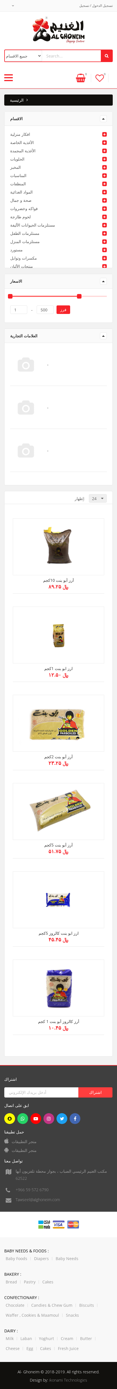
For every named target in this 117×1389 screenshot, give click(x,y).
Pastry (29, 1282)
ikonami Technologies (68, 1380)
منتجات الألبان (21, 266)
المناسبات (18, 175)
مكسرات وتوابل (23, 258)
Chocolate (15, 1305)
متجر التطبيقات (24, 1141)
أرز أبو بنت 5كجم (58, 845)
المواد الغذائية (21, 192)
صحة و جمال (21, 200)
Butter (86, 1338)
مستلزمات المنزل (25, 241)
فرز (63, 309)
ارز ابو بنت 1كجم (58, 668)
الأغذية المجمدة (22, 150)
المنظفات (18, 183)
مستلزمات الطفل (24, 233)
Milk (10, 1338)
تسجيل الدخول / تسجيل (96, 5)
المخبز (15, 167)
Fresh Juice (68, 1348)
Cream (67, 1338)
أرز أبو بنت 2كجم (58, 757)
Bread (11, 1282)
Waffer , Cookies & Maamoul (32, 1315)
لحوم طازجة (20, 216)
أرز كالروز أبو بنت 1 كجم (58, 1021)
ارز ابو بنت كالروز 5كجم (59, 933)
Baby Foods (16, 1258)
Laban (26, 1338)
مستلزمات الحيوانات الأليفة (32, 225)
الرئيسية (17, 100)
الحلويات (17, 159)
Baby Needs (67, 1258)
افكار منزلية (20, 134)
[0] (99, 78)
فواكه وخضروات (24, 208)
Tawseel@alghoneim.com (38, 1199)
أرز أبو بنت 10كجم (58, 580)
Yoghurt (46, 1338)
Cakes (47, 1282)
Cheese (13, 1348)
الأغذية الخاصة (22, 142)
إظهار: (80, 498)
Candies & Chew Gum (51, 1305)
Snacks (72, 1315)
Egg (29, 1348)
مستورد (16, 249)
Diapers (41, 1258)
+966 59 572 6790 (32, 1189)
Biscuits (86, 1305)
